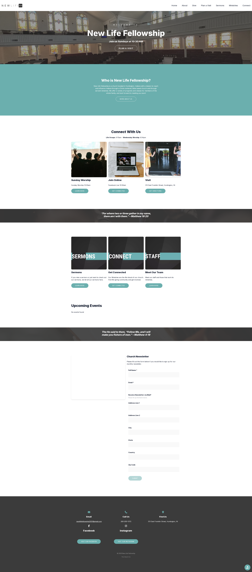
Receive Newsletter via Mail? (139, 395)
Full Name (132, 370)
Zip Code (131, 465)
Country (131, 452)
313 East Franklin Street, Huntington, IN (163, 521)
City (130, 428)
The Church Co (126, 557)
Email (131, 382)
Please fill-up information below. (137, 397)
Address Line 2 (134, 415)
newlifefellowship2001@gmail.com (89, 521)
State (130, 440)
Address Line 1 (134, 403)
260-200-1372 (126, 521)
